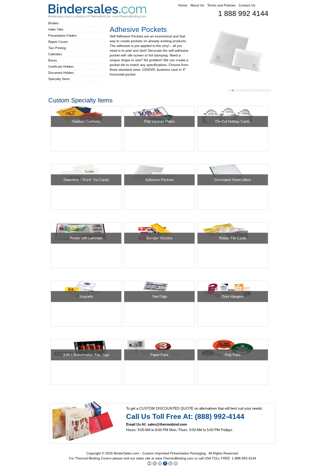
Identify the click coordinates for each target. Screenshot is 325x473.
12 (261, 90)
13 (264, 90)
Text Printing (57, 48)
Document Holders (61, 73)
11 (258, 90)
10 (255, 90)
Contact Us (247, 5)
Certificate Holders (61, 66)
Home (182, 5)
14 (267, 90)
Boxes (52, 60)
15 (270, 90)
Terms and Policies (221, 5)
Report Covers (58, 42)
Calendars (55, 54)
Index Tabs (56, 29)
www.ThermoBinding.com (174, 458)
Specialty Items (59, 79)
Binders (53, 23)
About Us (197, 5)
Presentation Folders (62, 35)
